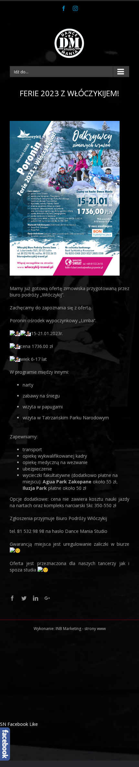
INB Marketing (68, 628)
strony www (95, 628)
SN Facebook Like (19, 724)
